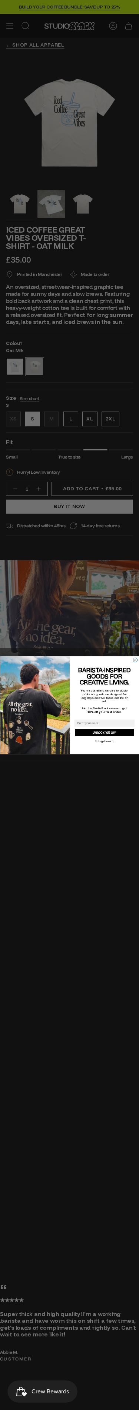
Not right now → (104, 741)
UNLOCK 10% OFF (104, 732)
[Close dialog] (135, 660)
